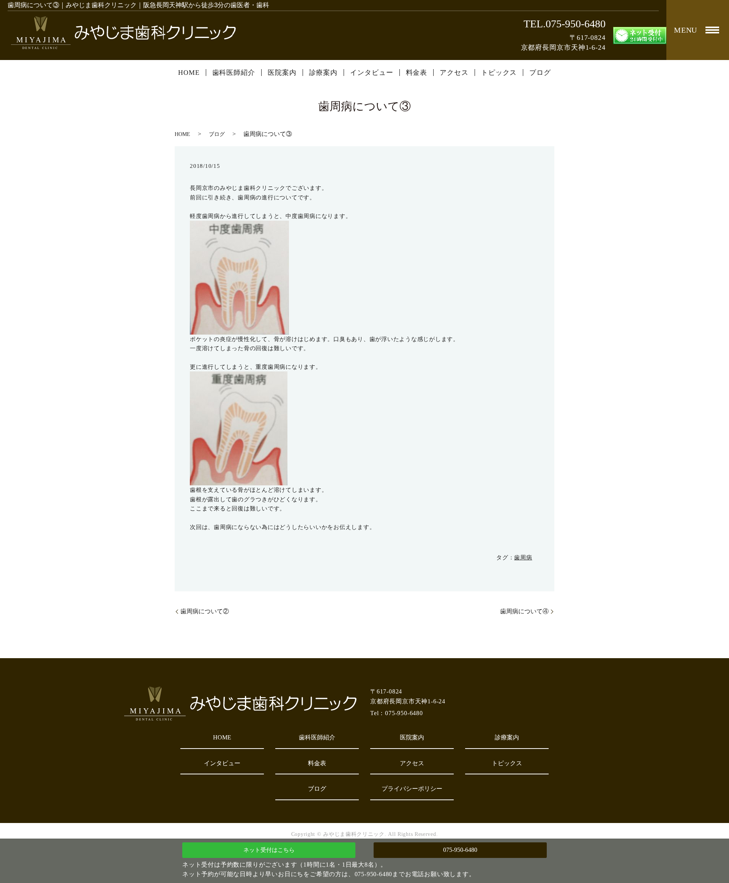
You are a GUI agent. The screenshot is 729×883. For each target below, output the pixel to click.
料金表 (417, 72)
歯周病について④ (524, 611)
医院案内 (282, 72)
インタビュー (371, 72)
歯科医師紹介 (233, 72)
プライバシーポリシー (412, 788)
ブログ (540, 72)
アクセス (454, 72)
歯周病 (523, 557)
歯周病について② (204, 611)
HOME (189, 72)
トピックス (499, 72)
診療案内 (323, 72)
